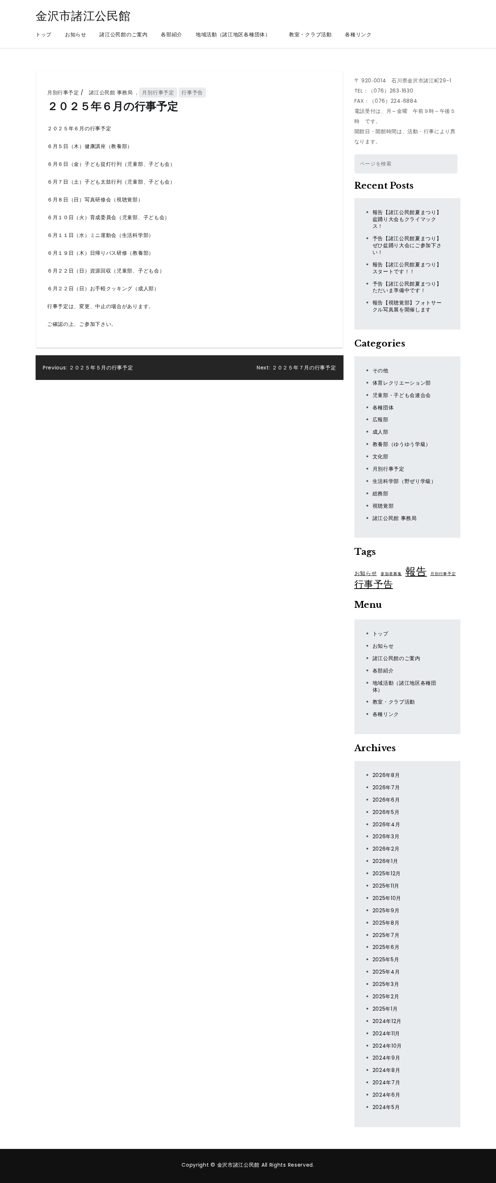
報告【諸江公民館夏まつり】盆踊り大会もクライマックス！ (407, 219)
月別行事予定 (63, 92)
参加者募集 (391, 574)
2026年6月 (386, 799)
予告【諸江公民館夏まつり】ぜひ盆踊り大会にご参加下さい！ (407, 245)
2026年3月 (386, 836)
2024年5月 (386, 1107)
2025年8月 (386, 922)
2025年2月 (386, 996)
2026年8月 (386, 775)
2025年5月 (386, 959)
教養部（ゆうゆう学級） (402, 444)
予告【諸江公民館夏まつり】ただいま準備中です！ (407, 287)
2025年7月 (386, 935)
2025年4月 (386, 971)
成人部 (381, 431)
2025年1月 (385, 1008)
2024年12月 (387, 1021)
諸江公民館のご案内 (123, 34)
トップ (44, 34)
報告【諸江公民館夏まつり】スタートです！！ (407, 268)
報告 (416, 571)
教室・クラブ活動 (310, 34)
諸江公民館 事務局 (111, 92)
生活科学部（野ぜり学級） (404, 481)
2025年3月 (386, 984)
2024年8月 (387, 1070)
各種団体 (383, 407)
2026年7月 (386, 787)
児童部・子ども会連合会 (402, 395)
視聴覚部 (383, 505)
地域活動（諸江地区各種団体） (236, 34)
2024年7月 (387, 1082)
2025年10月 (387, 898)
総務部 (381, 493)
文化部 (381, 456)
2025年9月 (386, 910)
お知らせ (75, 34)
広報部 (381, 419)
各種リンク (358, 34)
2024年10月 (387, 1045)
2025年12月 (387, 873)
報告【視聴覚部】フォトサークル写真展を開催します (407, 306)
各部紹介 (171, 34)
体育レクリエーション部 (402, 382)
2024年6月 (387, 1094)
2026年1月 (385, 861)
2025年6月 (386, 947)
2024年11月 (387, 1033)
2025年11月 (386, 885)
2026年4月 (387, 824)
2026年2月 (386, 848)
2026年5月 (386, 812)
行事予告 (192, 92)
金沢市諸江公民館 (83, 16)
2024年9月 (387, 1057)
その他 (381, 370)
